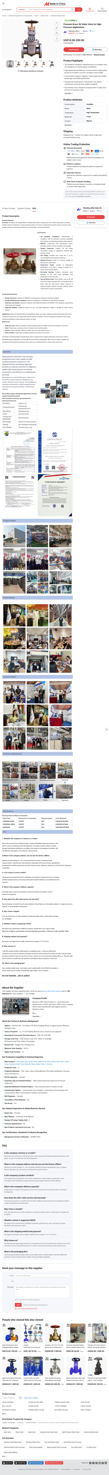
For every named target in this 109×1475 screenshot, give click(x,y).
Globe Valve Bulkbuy (10, 1452)
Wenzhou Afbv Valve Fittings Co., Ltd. (75, 31)
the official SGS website (52, 991)
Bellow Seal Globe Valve (46, 1061)
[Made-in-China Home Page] (54, 4)
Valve (36, 16)
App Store (7, 1463)
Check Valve (19, 1432)
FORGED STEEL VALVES (36, 1410)
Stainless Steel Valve (16, 1064)
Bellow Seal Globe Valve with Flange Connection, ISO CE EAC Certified (75, 1380)
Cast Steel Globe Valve (51, 1442)
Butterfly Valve (30, 1064)
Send (18, 1305)
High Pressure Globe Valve (70, 1432)
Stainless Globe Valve (33, 1442)
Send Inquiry (74, 50)
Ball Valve (24, 1061)
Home (4, 16)
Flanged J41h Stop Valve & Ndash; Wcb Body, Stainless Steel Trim (97, 1347)
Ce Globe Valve (91, 1447)
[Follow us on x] (93, 1463)
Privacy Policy (87, 1469)
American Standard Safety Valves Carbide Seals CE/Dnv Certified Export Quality (75, 1347)
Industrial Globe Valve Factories (14, 1447)
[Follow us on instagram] (96, 1463)
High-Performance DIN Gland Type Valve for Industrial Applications (11, 1380)
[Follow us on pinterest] (103, 1463)
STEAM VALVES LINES (35, 1402)
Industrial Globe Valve (58, 16)
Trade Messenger (36, 1463)
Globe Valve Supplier (36, 1447)
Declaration (77, 1469)
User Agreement (66, 1469)
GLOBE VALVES (33, 1406)
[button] (3, 3)
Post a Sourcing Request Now (26, 1309)
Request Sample (99, 54)
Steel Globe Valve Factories (72, 1442)
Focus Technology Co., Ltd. (39, 1469)
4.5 (86, 211)
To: (13, 1281)
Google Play (20, 1463)
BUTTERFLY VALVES (61, 1410)
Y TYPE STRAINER (60, 1406)
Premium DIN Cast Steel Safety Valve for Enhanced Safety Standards (32, 1380)
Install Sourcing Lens (55, 1463)
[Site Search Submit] (78, 9)
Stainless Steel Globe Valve (49, 1432)
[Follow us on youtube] (99, 1463)
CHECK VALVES (86, 1406)
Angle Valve (32, 1432)
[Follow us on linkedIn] (106, 1463)
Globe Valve (44, 16)
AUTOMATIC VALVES (9, 1410)
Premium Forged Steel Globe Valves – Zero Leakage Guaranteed (97, 1380)
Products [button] (22, 9)
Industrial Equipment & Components (20, 16)
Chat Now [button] (98, 50)
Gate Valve (60, 1061)
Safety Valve (40, 1064)
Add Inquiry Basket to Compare (31, 71)
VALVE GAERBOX (8, 1402)
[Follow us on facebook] (90, 1463)
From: (12, 1276)
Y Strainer (49, 1064)
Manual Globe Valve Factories (57, 1447)
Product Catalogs (32, 1398)
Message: (11, 1287)
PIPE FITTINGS (86, 1410)
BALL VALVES (6, 1406)
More (4, 1456)
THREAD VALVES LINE (61, 1402)
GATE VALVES (85, 1402)
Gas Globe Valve (76, 1447)
